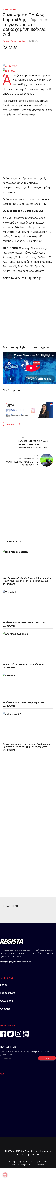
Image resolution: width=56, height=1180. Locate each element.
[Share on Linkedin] (15, 47)
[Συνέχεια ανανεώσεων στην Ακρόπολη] (24, 686)
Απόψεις (5, 1008)
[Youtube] (26, 1033)
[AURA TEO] (10, 66)
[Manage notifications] (5, 1174)
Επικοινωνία (39, 1164)
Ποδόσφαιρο (7, 992)
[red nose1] (10, 70)
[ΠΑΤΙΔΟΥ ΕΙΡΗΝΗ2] (28, 417)
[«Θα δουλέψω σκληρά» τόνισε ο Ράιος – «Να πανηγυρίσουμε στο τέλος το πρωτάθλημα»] (24, 562)
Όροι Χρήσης (41, 1161)
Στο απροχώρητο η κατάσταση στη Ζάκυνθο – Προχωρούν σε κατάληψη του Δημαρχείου (27, 745)
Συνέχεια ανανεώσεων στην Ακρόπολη (23, 702)
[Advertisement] (28, 147)
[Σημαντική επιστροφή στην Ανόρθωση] (24, 646)
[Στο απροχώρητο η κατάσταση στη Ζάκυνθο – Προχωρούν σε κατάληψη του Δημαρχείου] (24, 726)
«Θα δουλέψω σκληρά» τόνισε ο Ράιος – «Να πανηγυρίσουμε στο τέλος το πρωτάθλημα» (27, 579)
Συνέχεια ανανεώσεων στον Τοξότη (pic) (24, 622)
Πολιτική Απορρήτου (21, 1164)
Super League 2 (10, 9)
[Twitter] (10, 1033)
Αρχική (12, 1161)
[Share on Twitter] (10, 47)
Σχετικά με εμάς (25, 1161)
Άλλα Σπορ (6, 1000)
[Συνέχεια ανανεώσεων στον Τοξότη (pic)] (24, 604)
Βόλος (3, 984)
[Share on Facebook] (5, 47)
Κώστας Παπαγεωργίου (14, 41)
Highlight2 (11, 424)
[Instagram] (18, 1033)
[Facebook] (3, 1033)
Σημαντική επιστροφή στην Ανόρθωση (23, 664)
